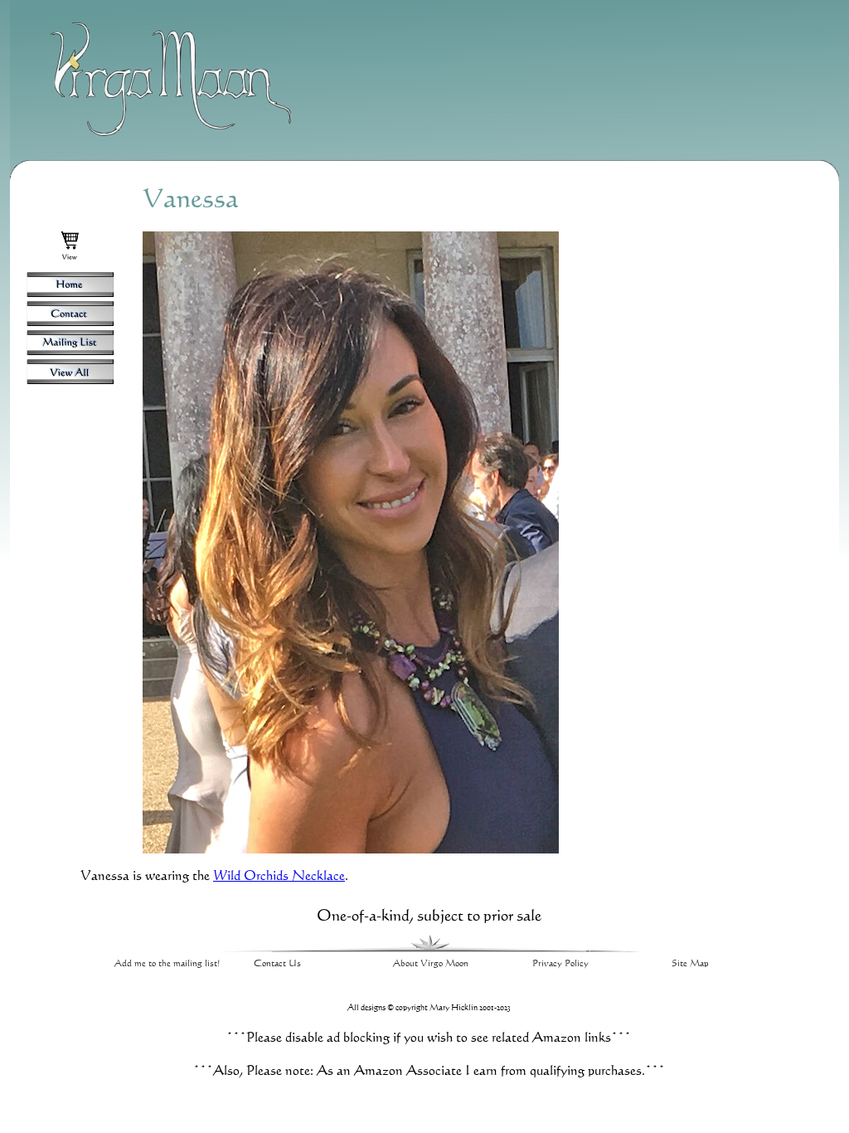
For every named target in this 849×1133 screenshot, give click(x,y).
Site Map (690, 963)
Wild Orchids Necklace (279, 875)
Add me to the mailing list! (167, 963)
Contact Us (277, 963)
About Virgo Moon (430, 963)
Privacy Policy (560, 963)
